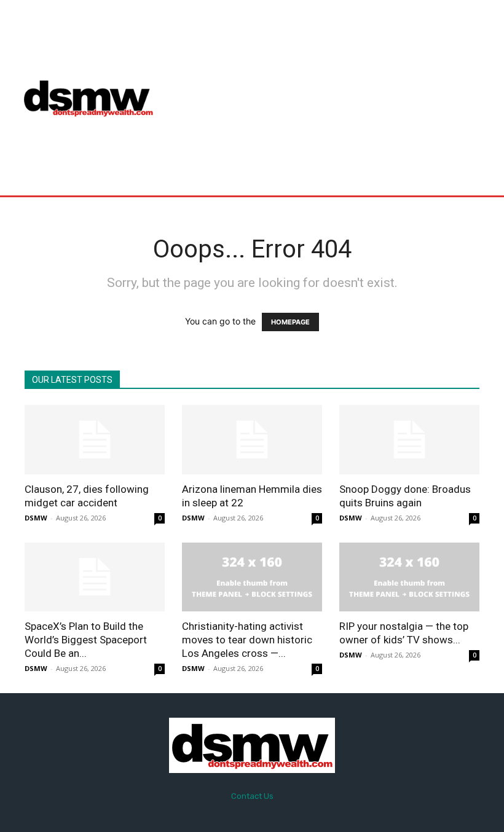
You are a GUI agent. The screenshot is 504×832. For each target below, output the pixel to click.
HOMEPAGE (290, 322)
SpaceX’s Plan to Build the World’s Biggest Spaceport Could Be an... (86, 639)
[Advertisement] (334, 98)
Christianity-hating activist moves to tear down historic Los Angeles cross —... (247, 639)
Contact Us (252, 796)
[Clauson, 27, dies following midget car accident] (95, 439)
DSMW (36, 517)
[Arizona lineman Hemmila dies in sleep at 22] (252, 439)
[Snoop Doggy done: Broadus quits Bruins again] (409, 439)
